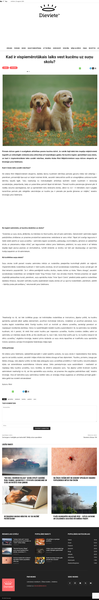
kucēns (24, 399)
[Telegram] (80, 583)
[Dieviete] (49, 11)
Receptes (92, 48)
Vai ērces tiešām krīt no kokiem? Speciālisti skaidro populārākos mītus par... (22, 559)
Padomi (13, 68)
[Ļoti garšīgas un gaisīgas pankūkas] (40, 541)
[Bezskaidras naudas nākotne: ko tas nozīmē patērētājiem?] (25, 500)
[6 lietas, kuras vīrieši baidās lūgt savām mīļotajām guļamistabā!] (40, 551)
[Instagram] (75, 583)
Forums (17, 48)
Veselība (66, 48)
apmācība (10, 399)
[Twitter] (85, 583)
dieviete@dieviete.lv (40, 586)
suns (35, 399)
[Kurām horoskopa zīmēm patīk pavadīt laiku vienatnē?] (40, 560)
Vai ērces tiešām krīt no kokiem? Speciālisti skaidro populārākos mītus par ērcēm (74, 479)
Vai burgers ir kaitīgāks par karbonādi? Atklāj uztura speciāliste (22, 437)
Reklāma (54, 582)
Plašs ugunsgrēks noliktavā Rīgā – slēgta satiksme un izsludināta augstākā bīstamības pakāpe (74, 517)
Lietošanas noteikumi (33, 582)
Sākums (9, 48)
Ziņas (85, 48)
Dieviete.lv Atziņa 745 (90, 437)
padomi (30, 399)
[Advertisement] (49, 31)
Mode (24, 48)
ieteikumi (17, 399)
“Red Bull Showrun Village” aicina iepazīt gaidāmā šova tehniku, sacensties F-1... (20, 550)
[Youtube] (91, 583)
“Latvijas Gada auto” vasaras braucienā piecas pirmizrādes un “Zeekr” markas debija (22, 541)
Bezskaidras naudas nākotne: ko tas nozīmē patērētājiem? (21, 517)
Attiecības (47, 48)
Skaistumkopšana (34, 48)
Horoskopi (57, 48)
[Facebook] (70, 583)
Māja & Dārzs (76, 48)
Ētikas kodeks (46, 582)
